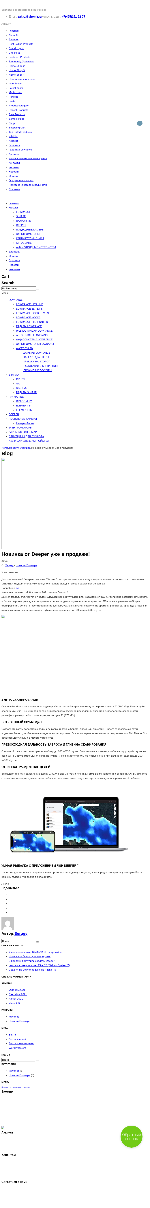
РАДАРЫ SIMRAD (26, 392)
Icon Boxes (15, 83)
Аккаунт (13, 140)
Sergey (9, 565)
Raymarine (6, 1087)
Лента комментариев (21, 1043)
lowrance (14, 1016)
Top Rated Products (20, 131)
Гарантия (14, 145)
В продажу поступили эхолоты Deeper (32, 960)
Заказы (13, 1143)
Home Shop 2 (17, 65)
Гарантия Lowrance (20, 149)
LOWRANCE (23, 211)
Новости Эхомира (20, 447)
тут (17, 587)
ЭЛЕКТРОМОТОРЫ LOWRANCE (35, 343)
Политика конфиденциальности (28, 184)
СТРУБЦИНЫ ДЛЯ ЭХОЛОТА (26, 436)
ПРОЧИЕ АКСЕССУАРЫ (37, 370)
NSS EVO (21, 387)
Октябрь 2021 (17, 989)
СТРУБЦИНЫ (24, 242)
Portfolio (13, 96)
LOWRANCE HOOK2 (28, 317)
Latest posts (16, 87)
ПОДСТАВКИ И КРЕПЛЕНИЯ (40, 365)
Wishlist (13, 136)
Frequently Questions (21, 61)
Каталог (13, 207)
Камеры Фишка (25, 423)
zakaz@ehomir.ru (30, 16)
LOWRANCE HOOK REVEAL (33, 313)
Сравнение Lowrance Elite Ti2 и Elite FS (32, 969)
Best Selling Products (21, 43)
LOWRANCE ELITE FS (29, 308)
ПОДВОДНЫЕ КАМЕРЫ (30, 229)
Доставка (14, 153)
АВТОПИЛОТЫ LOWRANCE (32, 335)
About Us (14, 35)
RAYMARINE (23, 220)
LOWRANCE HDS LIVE (29, 304)
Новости (14, 171)
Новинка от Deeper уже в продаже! (29, 956)
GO (18, 383)
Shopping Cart (17, 127)
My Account (15, 92)
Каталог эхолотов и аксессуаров (28, 158)
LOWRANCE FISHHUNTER (32, 321)
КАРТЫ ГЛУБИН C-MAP (30, 238)
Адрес (12, 1148)
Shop (12, 123)
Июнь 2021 (15, 1003)
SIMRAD (21, 216)
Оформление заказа (21, 180)
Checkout (14, 52)
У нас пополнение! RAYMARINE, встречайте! (36, 952)
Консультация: (51, 16)
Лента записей (17, 1039)
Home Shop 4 (17, 74)
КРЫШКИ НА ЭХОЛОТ (36, 361)
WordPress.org (17, 1047)
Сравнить (14, 189)
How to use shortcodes (22, 79)
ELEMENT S (23, 405)
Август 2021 (16, 998)
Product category (19, 105)
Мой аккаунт (16, 1139)
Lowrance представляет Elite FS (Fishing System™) (39, 965)
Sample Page (16, 118)
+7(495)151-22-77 (73, 16)
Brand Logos (16, 48)
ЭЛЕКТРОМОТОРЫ (28, 233)
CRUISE (21, 379)
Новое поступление (21, 1087)
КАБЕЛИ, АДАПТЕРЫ (36, 357)
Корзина (14, 167)
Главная (14, 30)
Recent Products (18, 109)
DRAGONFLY (24, 401)
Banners (13, 39)
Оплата (13, 176)
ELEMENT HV (24, 409)
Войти (12, 1034)
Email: (13, 16)
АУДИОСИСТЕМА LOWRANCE (34, 339)
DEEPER (21, 225)
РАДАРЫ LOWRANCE (29, 326)
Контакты (14, 162)
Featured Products (19, 57)
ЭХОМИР (19, 1204)
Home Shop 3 (17, 70)
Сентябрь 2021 (18, 994)
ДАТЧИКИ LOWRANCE (36, 352)
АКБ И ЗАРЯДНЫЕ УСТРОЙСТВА (36, 247)
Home (4, 447)
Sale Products (17, 114)
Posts (12, 101)
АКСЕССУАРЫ (24, 348)
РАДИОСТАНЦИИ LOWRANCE (34, 330)
